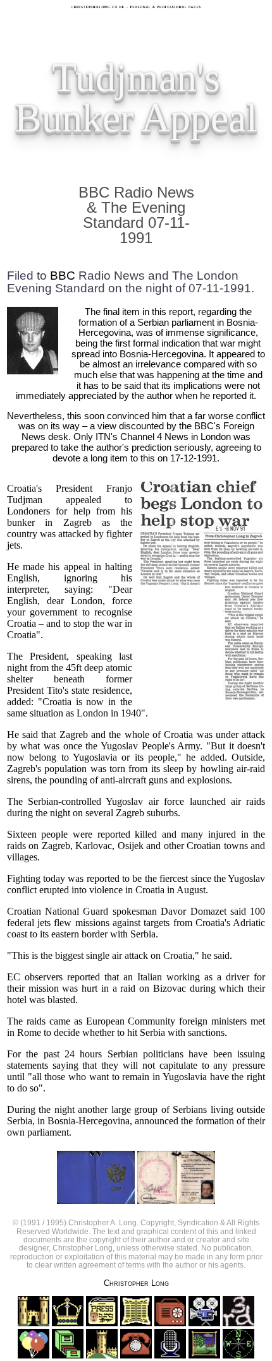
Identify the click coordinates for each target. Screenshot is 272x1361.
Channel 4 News (154, 437)
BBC (62, 275)
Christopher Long (136, 1283)
